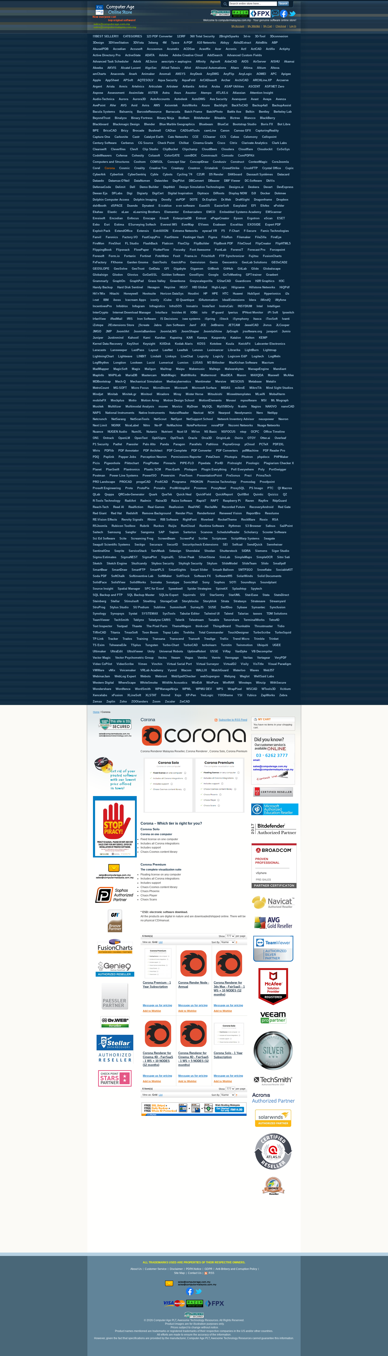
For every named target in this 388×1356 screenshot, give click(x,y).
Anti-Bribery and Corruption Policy (236, 1269)
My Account (237, 26)
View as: (147, 942)
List (161, 942)
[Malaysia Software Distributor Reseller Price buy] (126, 16)
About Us (136, 1269)
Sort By (216, 942)
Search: (226, 3)
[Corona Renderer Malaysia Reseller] (193, 963)
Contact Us (194, 1273)
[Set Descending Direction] (236, 942)
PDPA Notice (193, 1269)
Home (96, 712)
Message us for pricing (157, 1005)
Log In (292, 26)
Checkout (281, 26)
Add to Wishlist (152, 1010)
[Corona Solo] (229, 1033)
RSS (211, 1273)
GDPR (208, 1269)
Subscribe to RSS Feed (233, 719)
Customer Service (156, 1269)
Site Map (179, 1273)
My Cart (267, 26)
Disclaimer (176, 1269)
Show (222, 936)
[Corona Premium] (158, 963)
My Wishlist (254, 26)
